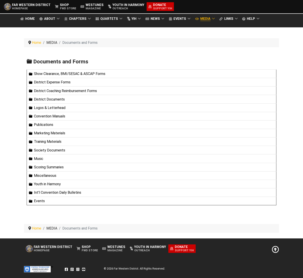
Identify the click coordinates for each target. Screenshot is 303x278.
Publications (43, 125)
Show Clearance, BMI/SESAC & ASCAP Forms (69, 74)
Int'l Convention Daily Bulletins (57, 192)
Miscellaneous (45, 175)
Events (39, 201)
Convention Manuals (49, 116)
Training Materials (47, 141)
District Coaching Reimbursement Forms (65, 91)
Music (38, 159)
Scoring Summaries (49, 167)
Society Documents (49, 150)
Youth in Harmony (47, 184)
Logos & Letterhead (49, 108)
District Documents (49, 99)
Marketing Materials (49, 133)
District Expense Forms (52, 82)
